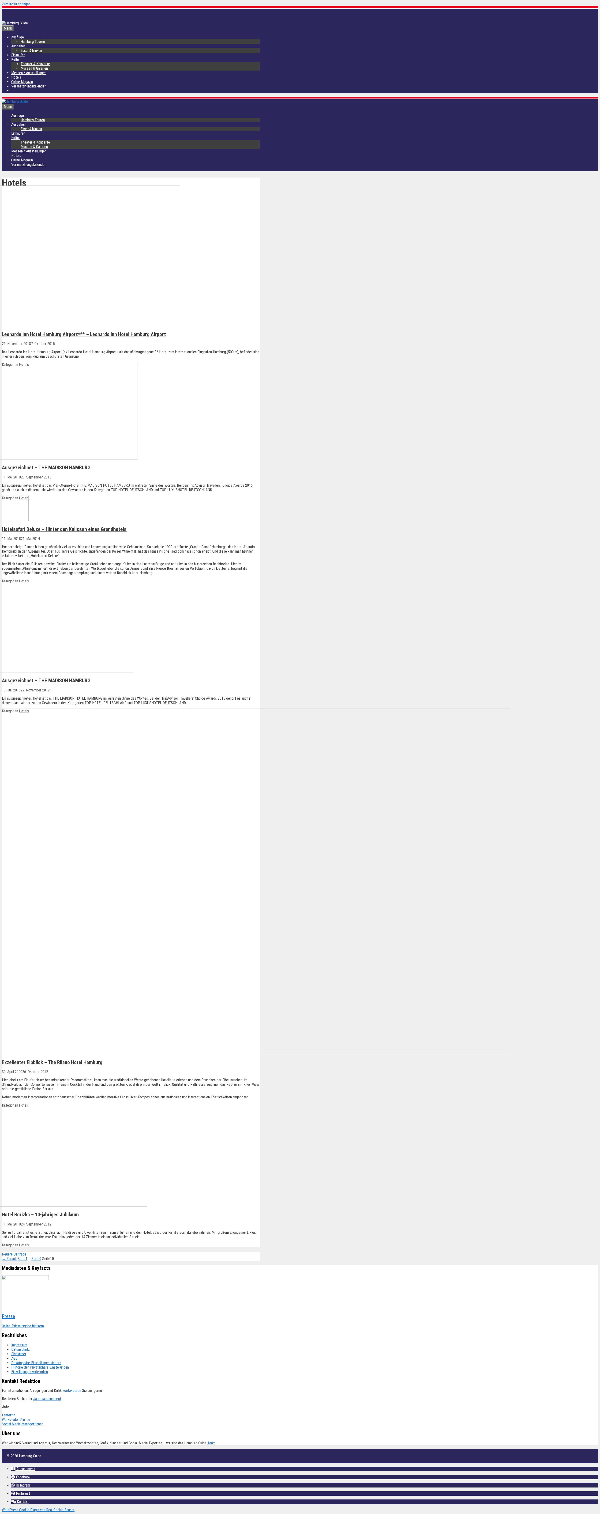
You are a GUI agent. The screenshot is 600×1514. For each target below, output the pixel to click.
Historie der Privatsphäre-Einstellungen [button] (40, 1367)
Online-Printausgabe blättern (23, 1326)
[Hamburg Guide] (15, 101)
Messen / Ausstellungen (28, 73)
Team (211, 1443)
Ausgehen (18, 46)
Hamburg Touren (33, 41)
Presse (8, 1316)
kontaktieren (72, 1390)
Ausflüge (17, 37)
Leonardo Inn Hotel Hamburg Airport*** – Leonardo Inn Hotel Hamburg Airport (84, 334)
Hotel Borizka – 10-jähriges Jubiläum (40, 1215)
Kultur (15, 59)
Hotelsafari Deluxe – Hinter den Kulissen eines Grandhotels (64, 529)
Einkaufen (18, 55)
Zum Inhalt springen (16, 4)
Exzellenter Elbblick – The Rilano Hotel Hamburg (52, 1062)
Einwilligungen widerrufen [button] (29, 1372)
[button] (23, 1469)
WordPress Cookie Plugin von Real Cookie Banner (38, 1510)
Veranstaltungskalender (28, 86)
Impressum (19, 1345)
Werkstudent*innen (16, 1419)
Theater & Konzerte (35, 64)
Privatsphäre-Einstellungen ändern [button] (36, 1363)
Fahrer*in (8, 1415)
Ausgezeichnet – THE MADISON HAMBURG (46, 468)
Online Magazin (22, 82)
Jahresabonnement (47, 1398)
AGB (14, 1358)
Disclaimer (18, 1354)
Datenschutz (20, 1349)
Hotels (16, 77)
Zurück (9, 1258)
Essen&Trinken (31, 50)
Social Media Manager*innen (22, 1424)
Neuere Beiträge (14, 1254)
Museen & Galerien (34, 68)
